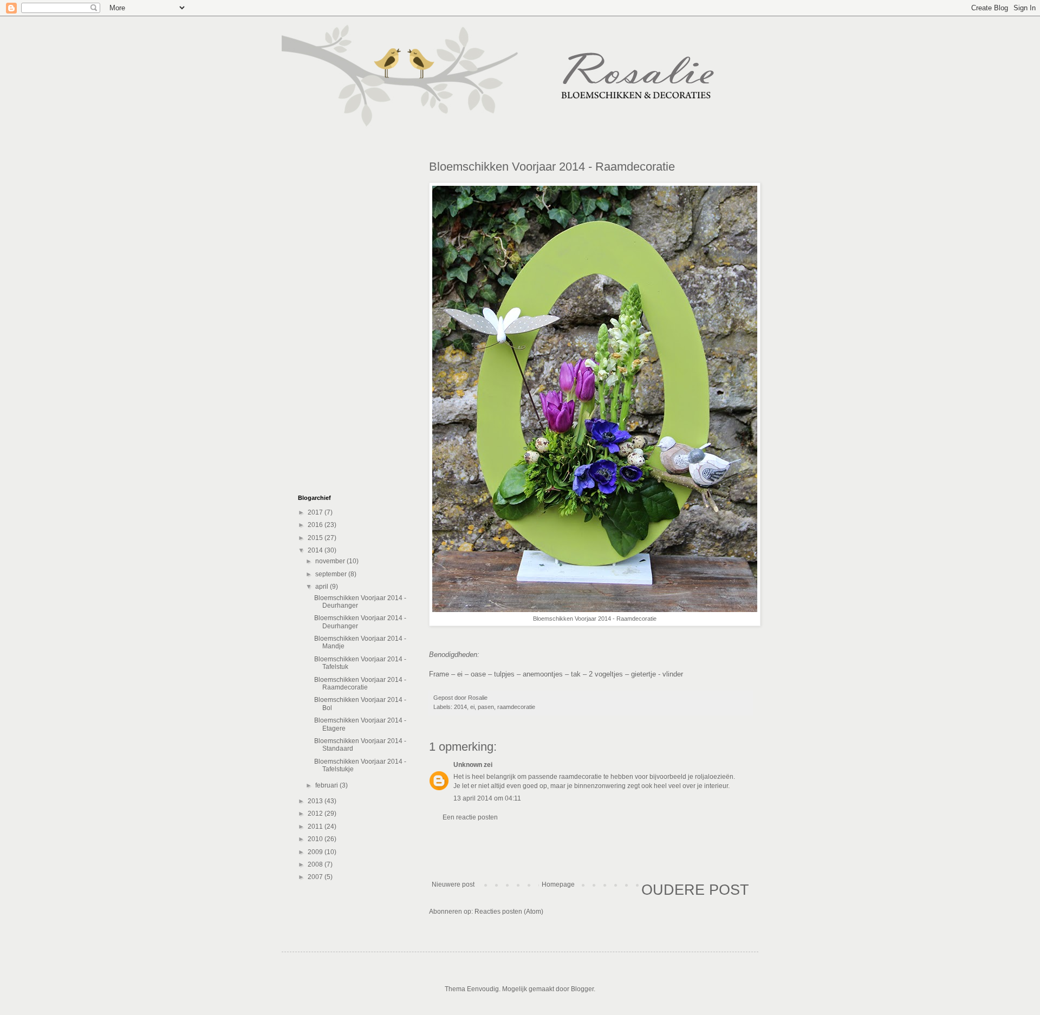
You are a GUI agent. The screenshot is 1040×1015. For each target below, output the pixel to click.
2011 (316, 826)
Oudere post (695, 890)
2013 (316, 801)
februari (327, 785)
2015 (316, 538)
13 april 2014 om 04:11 (487, 798)
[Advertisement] (590, 851)
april (322, 586)
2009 (316, 852)
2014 (460, 707)
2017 (316, 512)
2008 (316, 864)
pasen (486, 707)
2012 (316, 813)
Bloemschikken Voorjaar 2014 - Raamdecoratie (360, 683)
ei (472, 707)
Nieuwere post (453, 884)
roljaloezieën (714, 776)
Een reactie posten (470, 817)
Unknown (467, 765)
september (331, 574)
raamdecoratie (516, 707)
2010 (316, 839)
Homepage (558, 884)
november (331, 561)
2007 (316, 877)
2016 (316, 525)
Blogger (582, 989)
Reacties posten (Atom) (508, 911)
